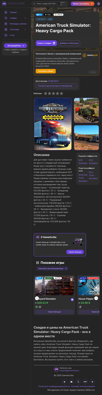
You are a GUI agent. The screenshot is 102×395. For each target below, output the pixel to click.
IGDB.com (90, 390)
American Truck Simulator (83, 177)
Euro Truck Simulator (93, 175)
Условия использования (83, 386)
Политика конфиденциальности (54, 386)
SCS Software (83, 161)
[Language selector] (98, 3)
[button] (39, 15)
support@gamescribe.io (69, 370)
